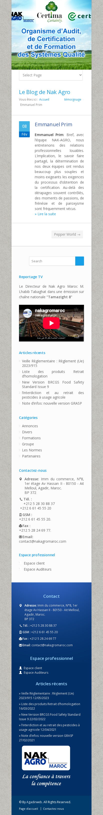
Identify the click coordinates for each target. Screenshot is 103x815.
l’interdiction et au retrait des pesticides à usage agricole (53, 395)
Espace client (34, 563)
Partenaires (31, 456)
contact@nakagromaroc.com (42, 541)
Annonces (30, 425)
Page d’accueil (28, 808)
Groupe (28, 444)
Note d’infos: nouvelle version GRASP (52, 403)
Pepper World (67, 234)
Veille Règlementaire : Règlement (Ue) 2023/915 (53, 363)
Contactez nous (53, 808)
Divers (27, 432)
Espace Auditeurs (38, 569)
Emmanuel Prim (53, 124)
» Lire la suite (45, 213)
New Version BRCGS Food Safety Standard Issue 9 (53, 384)
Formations (31, 438)
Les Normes (32, 450)
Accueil (44, 99)
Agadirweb (34, 802)
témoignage (72, 99)
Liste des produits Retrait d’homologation (53, 373)
